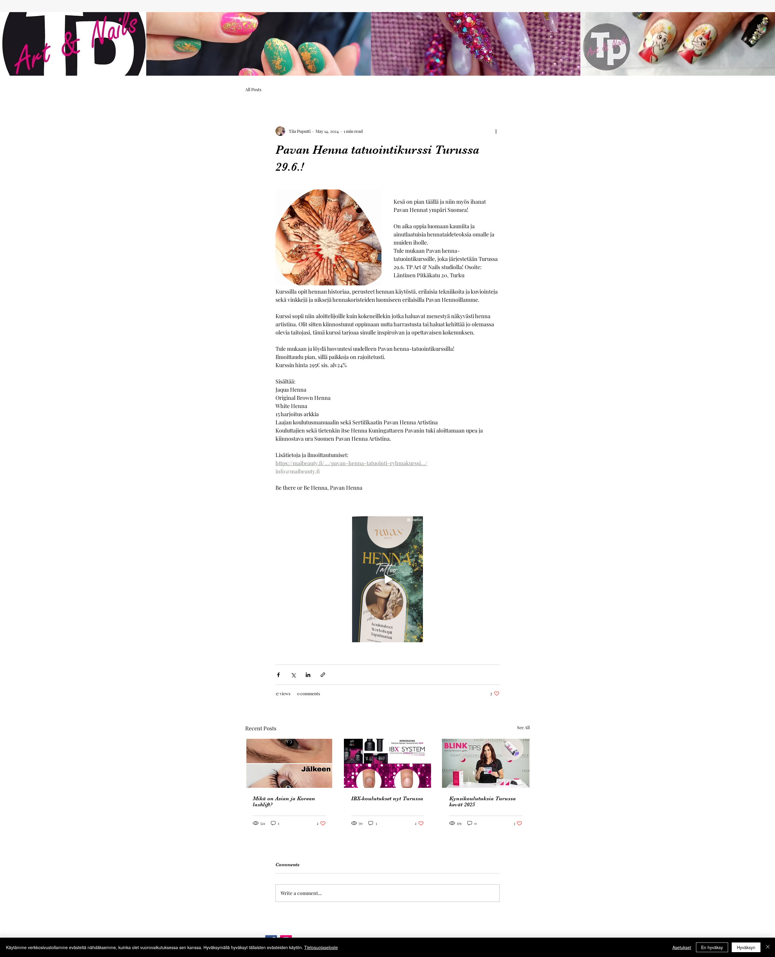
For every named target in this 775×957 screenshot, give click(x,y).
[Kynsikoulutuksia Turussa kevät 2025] (485, 763)
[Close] (767, 947)
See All (523, 727)
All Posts (253, 89)
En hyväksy (712, 947)
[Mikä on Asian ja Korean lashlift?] (289, 763)
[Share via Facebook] (278, 675)
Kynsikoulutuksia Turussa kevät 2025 (482, 801)
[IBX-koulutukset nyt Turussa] (387, 763)
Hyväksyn (746, 947)
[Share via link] (323, 675)
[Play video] (387, 579)
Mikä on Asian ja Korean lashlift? (284, 801)
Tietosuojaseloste (321, 947)
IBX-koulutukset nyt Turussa (387, 798)
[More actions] (496, 131)
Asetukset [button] (681, 947)
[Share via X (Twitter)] (293, 675)
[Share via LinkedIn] (308, 675)
